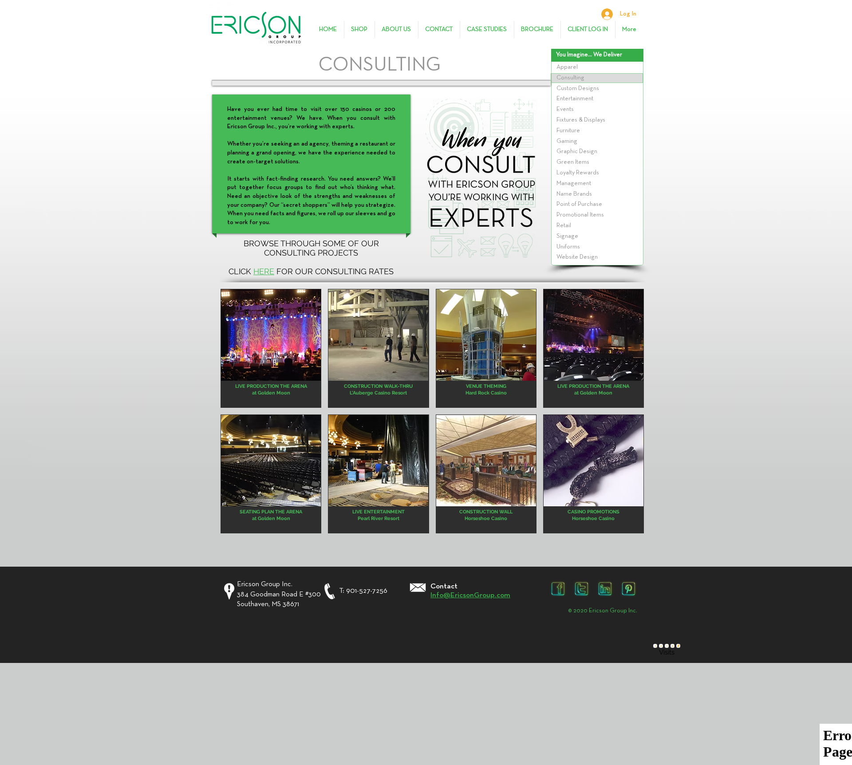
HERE (263, 271)
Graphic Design (576, 151)
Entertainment (574, 98)
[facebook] (558, 588)
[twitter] (581, 588)
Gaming (566, 141)
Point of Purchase (579, 204)
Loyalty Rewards (577, 173)
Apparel (567, 67)
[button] (271, 348)
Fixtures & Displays (580, 120)
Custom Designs (577, 88)
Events (565, 109)
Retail (563, 225)
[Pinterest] (628, 588)
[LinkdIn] (605, 588)
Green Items (572, 162)
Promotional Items (580, 215)
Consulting (570, 78)
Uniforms (568, 247)
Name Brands (574, 194)
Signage (567, 236)
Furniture (568, 130)
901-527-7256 (366, 591)
